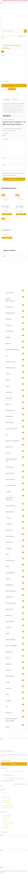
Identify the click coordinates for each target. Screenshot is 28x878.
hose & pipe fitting (10, 36)
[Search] (25, 31)
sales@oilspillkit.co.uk (9, 775)
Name (4, 158)
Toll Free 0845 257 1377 (10, 771)
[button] (7, 214)
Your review (6, 139)
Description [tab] (7, 99)
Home (2, 36)
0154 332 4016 (20, 771)
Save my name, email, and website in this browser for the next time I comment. (14, 174)
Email (4, 164)
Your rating (6, 133)
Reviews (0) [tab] (15, 99)
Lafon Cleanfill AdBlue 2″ (19, 206)
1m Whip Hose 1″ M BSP (6, 230)
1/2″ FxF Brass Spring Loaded (5, 206)
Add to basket (12, 88)
